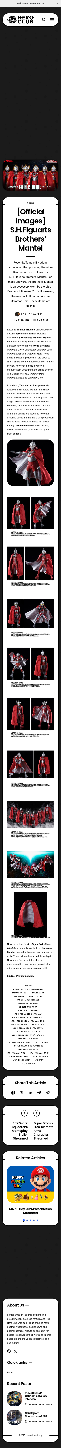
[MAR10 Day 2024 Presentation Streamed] (30, 1184)
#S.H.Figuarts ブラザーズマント (28, 1035)
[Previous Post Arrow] (24, 1113)
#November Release (28, 1000)
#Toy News (42, 1042)
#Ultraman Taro (18, 1056)
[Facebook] (13, 1093)
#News (30, 203)
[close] (57, 3)
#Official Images (28, 1003)
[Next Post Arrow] (36, 1113)
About (10, 1372)
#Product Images (28, 1010)
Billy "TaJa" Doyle (35, 314)
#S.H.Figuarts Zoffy (28, 1031)
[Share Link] (48, 1093)
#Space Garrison (28, 1039)
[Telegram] (39, 1093)
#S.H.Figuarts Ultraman (28, 1014)
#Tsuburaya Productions (28, 1046)
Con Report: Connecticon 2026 (36, 1414)
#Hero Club (35, 996)
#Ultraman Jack (39, 1053)
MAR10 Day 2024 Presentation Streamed (30, 1211)
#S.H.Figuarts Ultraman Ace (28, 1017)
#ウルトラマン (28, 1063)
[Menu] (52, 19)
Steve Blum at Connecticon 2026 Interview (36, 1396)
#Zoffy (39, 1060)
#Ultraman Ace (16, 1053)
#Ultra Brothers (28, 1049)
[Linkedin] (30, 1093)
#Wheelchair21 (21, 1060)
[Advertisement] (30, 56)
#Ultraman (38, 993)
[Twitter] (22, 1093)
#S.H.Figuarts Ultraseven (28, 1028)
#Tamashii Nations (19, 1042)
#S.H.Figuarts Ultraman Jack (28, 1021)
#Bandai (19, 996)
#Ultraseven (40, 1056)
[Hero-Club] (20, 20)
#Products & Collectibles (28, 989)
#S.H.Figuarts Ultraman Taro (28, 1024)
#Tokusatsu (19, 993)
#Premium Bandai (28, 1007)
